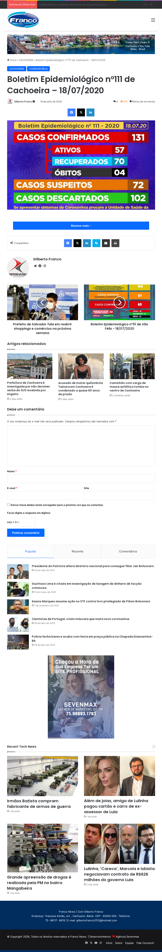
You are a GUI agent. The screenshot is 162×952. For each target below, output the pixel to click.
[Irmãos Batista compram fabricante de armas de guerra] (42, 776)
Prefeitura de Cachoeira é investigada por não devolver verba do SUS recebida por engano (28, 388)
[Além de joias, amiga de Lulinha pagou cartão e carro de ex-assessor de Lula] (119, 776)
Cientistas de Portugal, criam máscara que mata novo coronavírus (80, 619)
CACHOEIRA (26, 60)
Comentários (128, 551)
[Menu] (153, 21)
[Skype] (96, 243)
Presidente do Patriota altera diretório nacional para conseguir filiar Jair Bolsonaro (93, 566)
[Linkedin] (90, 112)
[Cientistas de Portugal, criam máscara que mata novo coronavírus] (18, 624)
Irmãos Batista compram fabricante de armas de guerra (39, 803)
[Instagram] (44, 266)
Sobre (118, 942)
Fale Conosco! (145, 942)
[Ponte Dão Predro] (81, 44)
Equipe (129, 942)
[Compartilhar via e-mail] (106, 243)
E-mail (12, 488)
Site (86, 488)
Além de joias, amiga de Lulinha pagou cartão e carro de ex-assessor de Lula (86, 4)
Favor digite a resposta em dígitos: (29, 512)
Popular (30, 551)
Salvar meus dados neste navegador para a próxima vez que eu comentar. (57, 504)
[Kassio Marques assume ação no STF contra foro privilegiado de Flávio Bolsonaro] (18, 606)
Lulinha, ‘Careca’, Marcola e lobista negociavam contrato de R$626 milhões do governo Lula (119, 874)
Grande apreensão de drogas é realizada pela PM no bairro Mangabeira (39, 882)
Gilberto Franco (23, 101)
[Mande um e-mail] (34, 101)
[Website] (35, 266)
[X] (81, 112)
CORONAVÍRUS (38, 68)
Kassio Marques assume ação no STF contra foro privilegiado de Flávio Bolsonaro (91, 601)
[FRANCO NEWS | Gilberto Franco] (26, 19)
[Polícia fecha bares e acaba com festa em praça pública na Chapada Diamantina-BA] (18, 642)
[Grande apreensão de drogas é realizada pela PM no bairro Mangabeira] (42, 848)
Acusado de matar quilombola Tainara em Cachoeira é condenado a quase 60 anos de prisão (80, 388)
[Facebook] (71, 112)
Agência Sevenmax (127, 936)
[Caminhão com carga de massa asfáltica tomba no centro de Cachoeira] (132, 366)
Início (13, 60)
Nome (12, 471)
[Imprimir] (115, 243)
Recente (77, 551)
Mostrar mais (80, 225)
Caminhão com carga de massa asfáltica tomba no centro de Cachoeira (129, 386)
